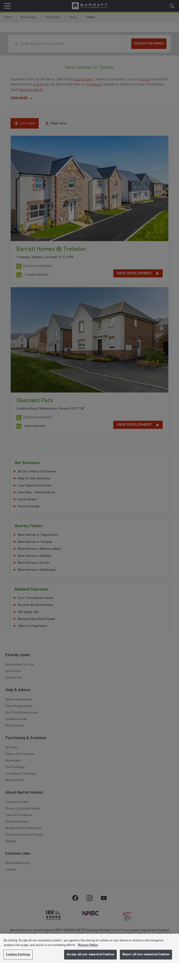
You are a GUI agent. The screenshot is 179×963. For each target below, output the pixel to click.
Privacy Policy (88, 945)
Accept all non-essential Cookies (90, 954)
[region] (89, 948)
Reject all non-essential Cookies (145, 954)
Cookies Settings (18, 954)
